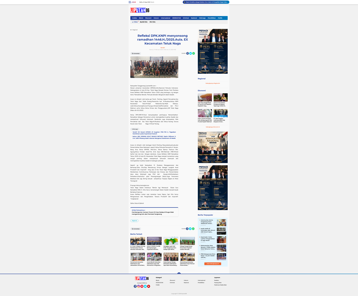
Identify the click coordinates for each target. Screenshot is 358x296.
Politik (220, 18)
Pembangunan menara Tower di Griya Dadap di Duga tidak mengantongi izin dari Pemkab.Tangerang (153, 213)
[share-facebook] (187, 53)
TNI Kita (153, 22)
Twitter (146, 288)
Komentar (137, 53)
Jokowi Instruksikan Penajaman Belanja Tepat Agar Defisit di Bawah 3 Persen (219, 104)
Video (136, 22)
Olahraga (202, 18)
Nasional (194, 18)
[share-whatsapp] (193, 53)
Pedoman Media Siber (220, 285)
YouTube (150, 288)
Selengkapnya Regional (212, 83)
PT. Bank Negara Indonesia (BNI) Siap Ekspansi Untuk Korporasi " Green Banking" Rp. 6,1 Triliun (220, 120)
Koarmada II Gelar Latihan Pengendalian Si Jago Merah (208, 238)
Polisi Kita (144, 22)
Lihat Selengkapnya (212, 263)
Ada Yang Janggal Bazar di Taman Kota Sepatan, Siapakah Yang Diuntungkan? (204, 104)
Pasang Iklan (218, 282)
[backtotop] (179, 274)
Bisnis (141, 18)
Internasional (165, 18)
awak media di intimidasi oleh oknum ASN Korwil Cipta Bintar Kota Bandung (208, 230)
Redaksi (216, 280)
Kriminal (186, 18)
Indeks (134, 18)
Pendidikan (212, 18)
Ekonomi (148, 18)
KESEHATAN (176, 18)
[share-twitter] (190, 53)
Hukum (156, 18)
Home (134, 2)
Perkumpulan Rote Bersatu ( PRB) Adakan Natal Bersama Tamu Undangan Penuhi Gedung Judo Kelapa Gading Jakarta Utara (208, 247)
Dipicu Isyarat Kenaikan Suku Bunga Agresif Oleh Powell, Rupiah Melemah (205, 120)
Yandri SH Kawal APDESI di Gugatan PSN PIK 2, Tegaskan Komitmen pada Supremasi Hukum (207, 2)
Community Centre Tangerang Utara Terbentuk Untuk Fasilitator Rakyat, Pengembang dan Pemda (207, 221)
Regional (134, 220)
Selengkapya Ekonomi (212, 127)
